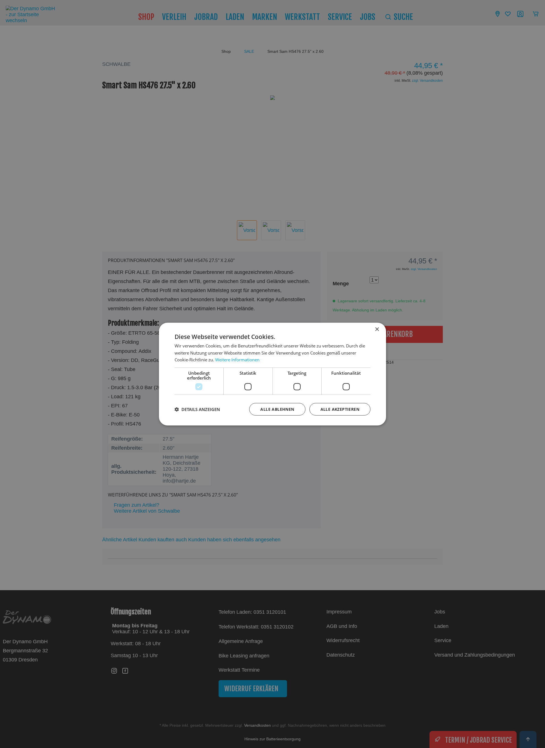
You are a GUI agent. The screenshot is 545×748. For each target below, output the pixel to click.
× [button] (377, 329)
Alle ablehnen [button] (277, 409)
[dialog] (272, 374)
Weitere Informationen (237, 360)
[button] (197, 409)
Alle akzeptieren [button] (339, 409)
